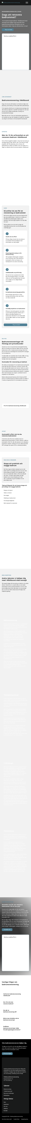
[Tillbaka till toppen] (26, 1119)
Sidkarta (6, 1108)
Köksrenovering (7, 1089)
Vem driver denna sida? (7, 1119)
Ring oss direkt (8, 29)
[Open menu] (27, 2)
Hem (5, 1102)
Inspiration (6, 1104)
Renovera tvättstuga (9, 1093)
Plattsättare (6, 1095)
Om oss (5, 1106)
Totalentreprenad (8, 1091)
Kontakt (5, 1110)
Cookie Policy (16, 1119)
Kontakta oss (7, 929)
